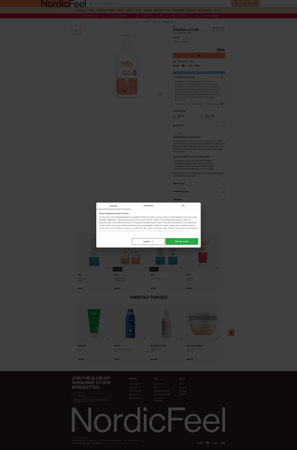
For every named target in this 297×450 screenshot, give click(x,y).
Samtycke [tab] (114, 206)
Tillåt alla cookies (182, 241)
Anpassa (146, 241)
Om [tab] (183, 205)
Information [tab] (148, 205)
